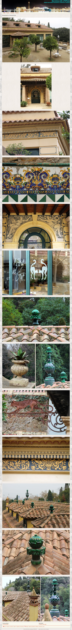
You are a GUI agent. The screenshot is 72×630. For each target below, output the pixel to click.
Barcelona (22, 626)
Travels (7, 12)
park (43, 626)
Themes (17, 12)
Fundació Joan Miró (42, 624)
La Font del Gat (5, 624)
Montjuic (27, 626)
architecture (40, 626)
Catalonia (18, 626)
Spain (15, 626)
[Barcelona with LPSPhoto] (36, 11)
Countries (12, 12)
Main (4, 12)
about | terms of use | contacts (44, 629)
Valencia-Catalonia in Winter (33, 626)
